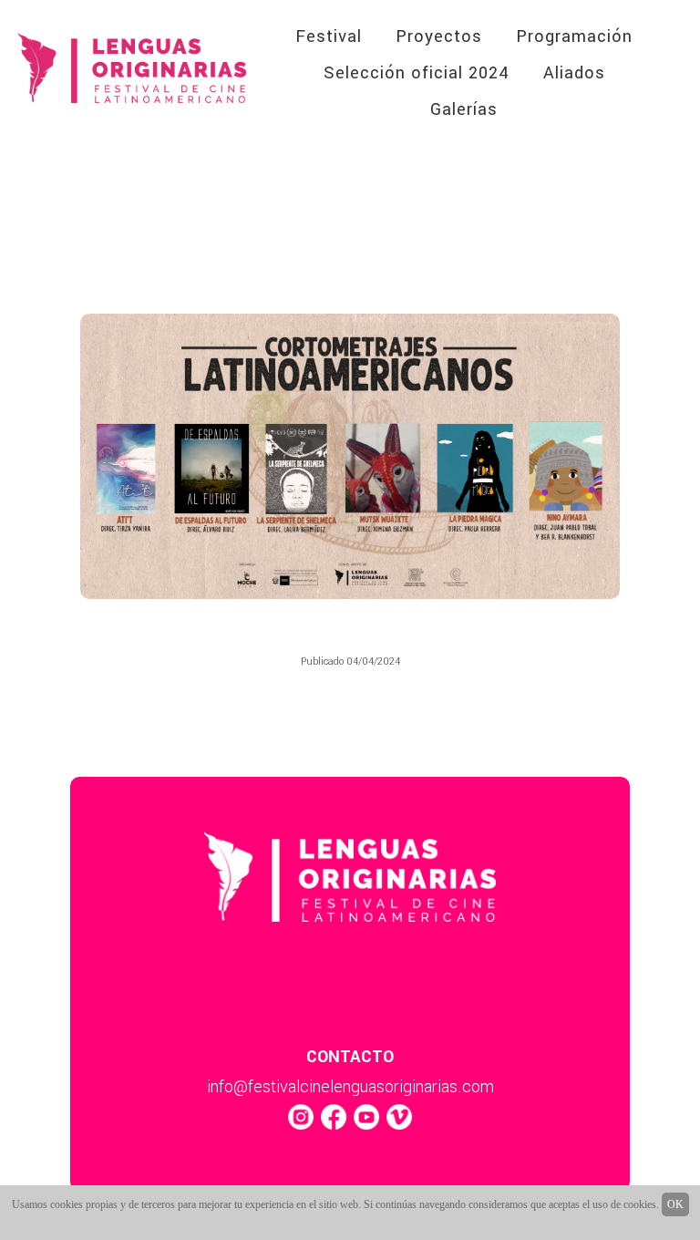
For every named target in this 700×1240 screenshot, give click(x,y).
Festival (328, 36)
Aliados (574, 73)
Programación (574, 36)
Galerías (464, 109)
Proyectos (439, 36)
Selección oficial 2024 (417, 73)
